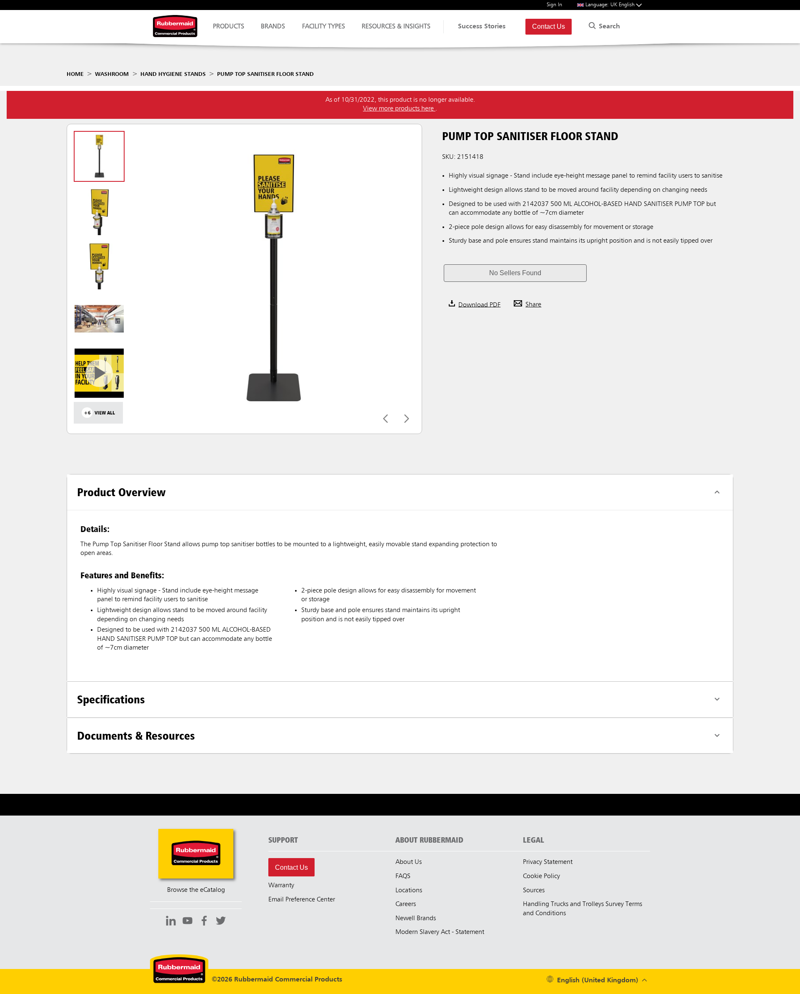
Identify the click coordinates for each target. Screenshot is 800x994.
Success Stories (481, 26)
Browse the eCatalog (196, 890)
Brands (273, 26)
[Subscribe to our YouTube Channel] (187, 922)
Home (75, 74)
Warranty (281, 885)
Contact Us (548, 26)
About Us (408, 862)
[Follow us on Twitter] (220, 922)
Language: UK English (610, 5)
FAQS (402, 876)
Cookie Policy (541, 876)
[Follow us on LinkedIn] (170, 922)
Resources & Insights (396, 26)
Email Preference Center (301, 899)
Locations (408, 890)
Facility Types (323, 26)
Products (228, 26)
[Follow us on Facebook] (204, 922)
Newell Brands (415, 918)
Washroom (112, 74)
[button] (515, 273)
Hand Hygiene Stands (173, 74)
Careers (405, 904)
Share (533, 304)
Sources (534, 890)
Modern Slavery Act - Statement (439, 932)
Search (608, 26)
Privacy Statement (547, 862)
